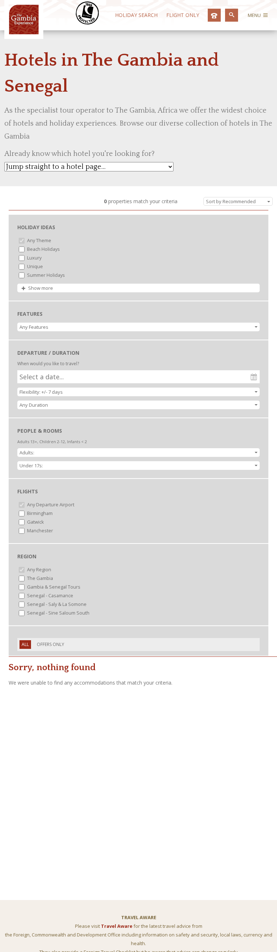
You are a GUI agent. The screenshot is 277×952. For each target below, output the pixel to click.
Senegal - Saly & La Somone (56, 604)
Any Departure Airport (50, 504)
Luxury (33, 257)
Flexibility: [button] (41, 392)
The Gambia (39, 578)
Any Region (38, 569)
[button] (138, 327)
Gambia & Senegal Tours (53, 587)
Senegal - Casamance (49, 595)
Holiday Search (136, 15)
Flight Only (182, 15)
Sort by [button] (231, 201)
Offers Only (50, 644)
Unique (34, 266)
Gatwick (35, 522)
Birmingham (39, 513)
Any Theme (38, 240)
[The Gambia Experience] (24, 32)
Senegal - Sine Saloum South (57, 613)
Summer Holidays (45, 275)
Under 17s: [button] (31, 465)
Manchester (39, 530)
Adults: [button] (26, 452)
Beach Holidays (43, 249)
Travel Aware (116, 926)
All (25, 644)
